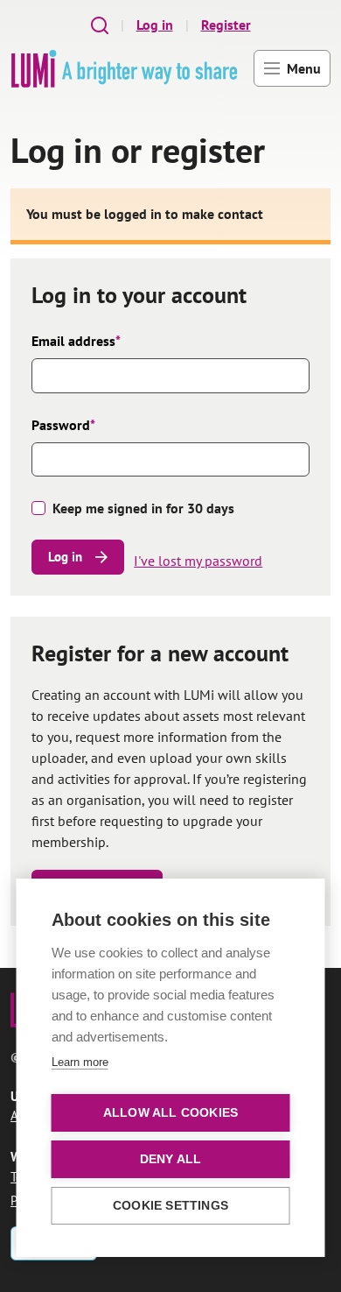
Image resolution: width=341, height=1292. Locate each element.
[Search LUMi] (99, 25)
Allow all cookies (170, 1112)
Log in (154, 24)
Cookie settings (170, 1205)
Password (63, 425)
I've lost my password (198, 560)
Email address (76, 340)
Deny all (171, 1159)
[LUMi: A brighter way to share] (124, 69)
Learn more (80, 1062)
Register (226, 24)
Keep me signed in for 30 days (143, 508)
